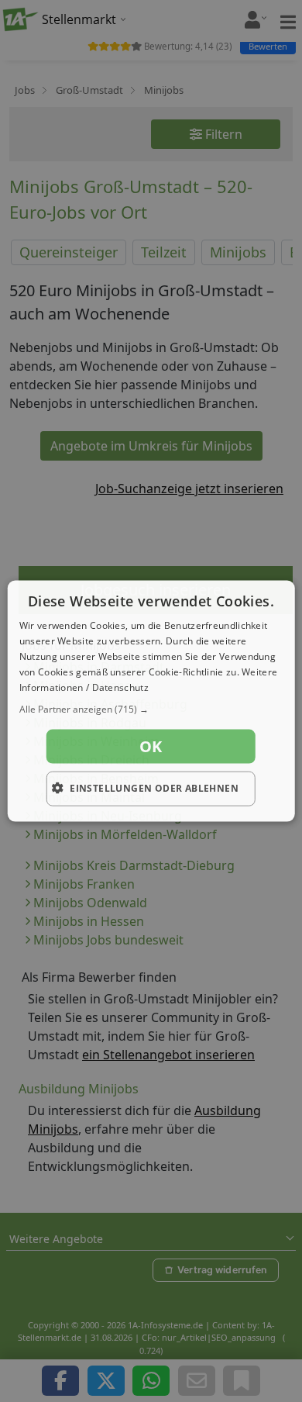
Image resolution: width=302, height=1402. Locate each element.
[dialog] (151, 701)
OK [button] (151, 746)
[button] (151, 710)
